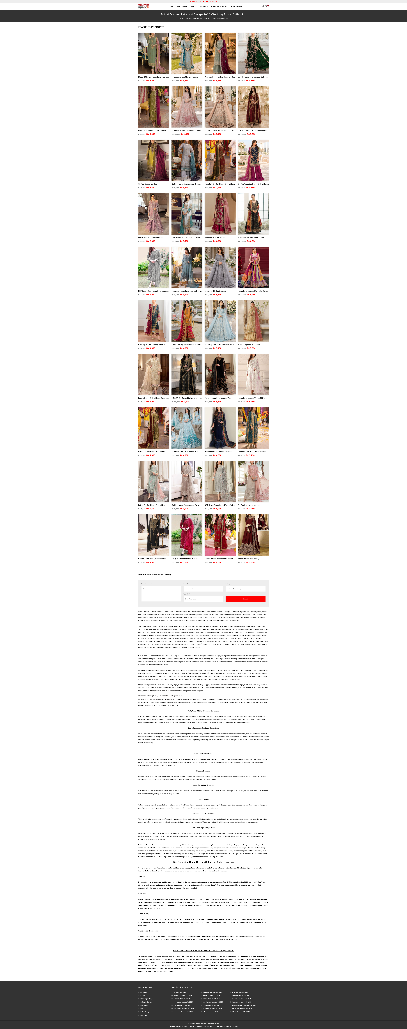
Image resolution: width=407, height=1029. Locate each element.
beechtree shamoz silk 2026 (213, 1002)
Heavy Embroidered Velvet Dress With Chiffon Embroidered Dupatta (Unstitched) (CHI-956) (219, 451)
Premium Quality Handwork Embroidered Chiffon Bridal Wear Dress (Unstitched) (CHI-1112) (251, 344)
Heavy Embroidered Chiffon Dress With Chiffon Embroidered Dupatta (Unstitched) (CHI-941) (152, 130)
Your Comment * (146, 584)
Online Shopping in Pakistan (220, 659)
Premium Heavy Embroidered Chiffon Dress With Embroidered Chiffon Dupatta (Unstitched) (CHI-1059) (220, 77)
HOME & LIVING (237, 7)
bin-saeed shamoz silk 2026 (242, 1009)
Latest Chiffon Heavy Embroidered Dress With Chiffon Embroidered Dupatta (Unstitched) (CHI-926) (152, 451)
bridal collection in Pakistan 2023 (159, 626)
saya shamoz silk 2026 (240, 992)
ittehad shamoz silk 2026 (182, 1005)
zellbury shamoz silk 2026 (183, 995)
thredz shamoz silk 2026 (211, 995)
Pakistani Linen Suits (145, 791)
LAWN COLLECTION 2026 (203, 1)
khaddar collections (175, 779)
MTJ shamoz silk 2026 (210, 1012)
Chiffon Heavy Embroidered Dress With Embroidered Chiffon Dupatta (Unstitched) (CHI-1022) (185, 184)
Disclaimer (144, 1005)
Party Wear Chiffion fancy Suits (150, 716)
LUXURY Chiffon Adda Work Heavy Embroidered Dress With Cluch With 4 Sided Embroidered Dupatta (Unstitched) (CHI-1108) (186, 398)
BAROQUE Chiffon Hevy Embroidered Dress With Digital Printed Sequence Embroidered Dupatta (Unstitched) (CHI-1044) (153, 344)
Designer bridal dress (256, 638)
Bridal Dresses (143, 611)
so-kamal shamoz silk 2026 (212, 1009)
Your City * (187, 594)
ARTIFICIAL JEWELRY (219, 7)
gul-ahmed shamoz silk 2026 (184, 1009)
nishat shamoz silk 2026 (211, 999)
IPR (141, 1009)
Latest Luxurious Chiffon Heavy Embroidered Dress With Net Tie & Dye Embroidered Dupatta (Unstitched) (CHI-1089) (185, 77)
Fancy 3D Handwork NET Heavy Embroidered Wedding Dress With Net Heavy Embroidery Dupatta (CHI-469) (186, 558)
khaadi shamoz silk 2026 (211, 1005)
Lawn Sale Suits (144, 734)
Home (181, 18)
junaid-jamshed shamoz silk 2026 (244, 1005)
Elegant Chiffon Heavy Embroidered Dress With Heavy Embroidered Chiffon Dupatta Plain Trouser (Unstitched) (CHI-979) (153, 77)
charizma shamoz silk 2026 (241, 999)
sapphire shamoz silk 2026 (212, 992)
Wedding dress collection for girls (173, 857)
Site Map (143, 1015)
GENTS (194, 7)
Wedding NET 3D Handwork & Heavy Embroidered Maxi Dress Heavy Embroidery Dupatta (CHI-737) (220, 344)
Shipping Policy (146, 999)
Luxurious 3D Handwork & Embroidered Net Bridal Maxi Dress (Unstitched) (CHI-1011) (219, 291)
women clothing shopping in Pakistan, (205, 685)
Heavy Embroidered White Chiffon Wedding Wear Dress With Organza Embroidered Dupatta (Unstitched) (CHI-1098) (253, 398)
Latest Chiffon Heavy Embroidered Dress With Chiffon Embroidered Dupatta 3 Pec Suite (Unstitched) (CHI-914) (252, 451)
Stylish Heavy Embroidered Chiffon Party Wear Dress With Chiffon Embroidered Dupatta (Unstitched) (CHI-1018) (252, 77)
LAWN (171, 7)
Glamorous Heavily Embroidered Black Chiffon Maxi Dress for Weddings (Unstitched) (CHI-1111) (252, 237)
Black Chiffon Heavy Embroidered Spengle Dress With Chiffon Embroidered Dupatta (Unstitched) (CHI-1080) (152, 558)
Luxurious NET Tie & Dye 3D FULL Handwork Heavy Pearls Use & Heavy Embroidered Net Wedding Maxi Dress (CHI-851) (186, 451)
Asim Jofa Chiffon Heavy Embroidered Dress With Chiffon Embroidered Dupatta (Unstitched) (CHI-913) (220, 184)
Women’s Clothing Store (193, 18)
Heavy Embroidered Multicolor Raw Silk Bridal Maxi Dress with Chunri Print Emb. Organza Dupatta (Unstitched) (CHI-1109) (252, 291)
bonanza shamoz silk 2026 (183, 1002)
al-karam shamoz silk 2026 (183, 1012)
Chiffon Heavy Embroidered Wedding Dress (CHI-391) (186, 344)
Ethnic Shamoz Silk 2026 (240, 1012)
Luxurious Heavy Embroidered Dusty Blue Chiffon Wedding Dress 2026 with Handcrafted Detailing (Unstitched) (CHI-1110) (186, 291)
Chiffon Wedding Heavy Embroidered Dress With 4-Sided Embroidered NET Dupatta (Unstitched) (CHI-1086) (253, 184)
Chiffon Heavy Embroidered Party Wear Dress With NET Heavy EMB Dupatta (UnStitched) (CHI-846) (185, 505)
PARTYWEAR (182, 7)
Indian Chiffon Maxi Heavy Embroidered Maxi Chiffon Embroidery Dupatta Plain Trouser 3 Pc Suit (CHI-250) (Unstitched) (252, 558)
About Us (143, 992)
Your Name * (187, 584)
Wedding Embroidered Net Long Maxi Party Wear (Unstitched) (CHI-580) (220, 130)
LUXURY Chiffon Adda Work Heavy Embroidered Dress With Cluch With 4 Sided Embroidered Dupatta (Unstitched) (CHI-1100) (253, 130)
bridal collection (226, 854)
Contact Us (144, 995)
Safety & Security (146, 1002)
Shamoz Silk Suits (180, 992)
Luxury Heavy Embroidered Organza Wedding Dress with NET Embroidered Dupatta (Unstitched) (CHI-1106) (153, 398)
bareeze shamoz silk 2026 (241, 995)
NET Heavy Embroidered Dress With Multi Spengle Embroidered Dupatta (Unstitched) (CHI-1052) (219, 505)
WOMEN (203, 7)
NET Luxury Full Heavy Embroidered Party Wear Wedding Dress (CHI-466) (153, 291)
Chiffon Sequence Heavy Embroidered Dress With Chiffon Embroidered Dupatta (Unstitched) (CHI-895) (152, 184)
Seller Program (145, 1012)
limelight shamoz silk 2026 (241, 1002)
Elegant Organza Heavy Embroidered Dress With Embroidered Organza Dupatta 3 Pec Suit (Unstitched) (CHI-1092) (186, 237)
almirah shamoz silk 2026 (183, 999)
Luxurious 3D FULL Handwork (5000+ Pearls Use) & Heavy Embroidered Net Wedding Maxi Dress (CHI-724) (186, 130)
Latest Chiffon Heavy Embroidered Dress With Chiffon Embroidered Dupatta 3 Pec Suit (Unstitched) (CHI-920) (220, 558)
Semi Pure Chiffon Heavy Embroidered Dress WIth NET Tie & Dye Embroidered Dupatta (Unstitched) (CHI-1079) (219, 237)
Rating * (228, 584)
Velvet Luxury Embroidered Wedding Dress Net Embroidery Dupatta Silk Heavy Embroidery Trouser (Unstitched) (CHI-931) (220, 398)
